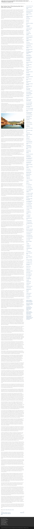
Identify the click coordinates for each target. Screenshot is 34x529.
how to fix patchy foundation (28, 70)
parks (10, 509)
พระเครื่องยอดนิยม (28, 233)
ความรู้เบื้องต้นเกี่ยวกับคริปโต (29, 224)
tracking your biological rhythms (29, 165)
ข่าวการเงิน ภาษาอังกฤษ (29, 187)
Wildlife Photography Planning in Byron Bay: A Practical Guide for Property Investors (29, 313)
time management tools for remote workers (29, 158)
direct (4, 509)
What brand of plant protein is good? (28, 172)
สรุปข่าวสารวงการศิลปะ (29, 259)
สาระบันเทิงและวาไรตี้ (28, 262)
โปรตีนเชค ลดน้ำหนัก (28, 293)
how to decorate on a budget (29, 67)
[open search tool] (29, 1)
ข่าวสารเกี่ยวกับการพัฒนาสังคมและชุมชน (29, 199)
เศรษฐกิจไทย (27, 284)
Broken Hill (27, 20)
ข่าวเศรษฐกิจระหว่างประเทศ (28, 213)
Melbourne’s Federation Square (29, 135)
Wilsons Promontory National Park (28, 175)
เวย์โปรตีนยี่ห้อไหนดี (28, 278)
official (8, 509)
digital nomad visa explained (28, 30)
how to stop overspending (29, 108)
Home (1, 3)
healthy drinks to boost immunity (29, 47)
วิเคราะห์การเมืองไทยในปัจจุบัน (29, 253)
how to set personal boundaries (28, 95)
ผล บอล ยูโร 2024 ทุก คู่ (29, 232)
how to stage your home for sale (29, 97)
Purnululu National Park (29, 141)
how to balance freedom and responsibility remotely (29, 52)
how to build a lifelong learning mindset (29, 58)
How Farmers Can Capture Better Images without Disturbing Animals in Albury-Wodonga (29, 308)
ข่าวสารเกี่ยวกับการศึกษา (29, 203)
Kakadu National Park (29, 122)
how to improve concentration (28, 74)
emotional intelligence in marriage (29, 38)
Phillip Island (27, 138)
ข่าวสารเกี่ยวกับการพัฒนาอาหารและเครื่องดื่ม (29, 201)
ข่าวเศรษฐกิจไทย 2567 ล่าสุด (29, 218)
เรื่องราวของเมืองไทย (28, 275)
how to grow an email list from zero (29, 72)
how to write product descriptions (29, 119)
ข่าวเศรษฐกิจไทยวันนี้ (28, 220)
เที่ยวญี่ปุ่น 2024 (28, 269)
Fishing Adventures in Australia (29, 40)
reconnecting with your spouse (29, 143)
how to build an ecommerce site (28, 60)
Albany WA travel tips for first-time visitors (29, 12)
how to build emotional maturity (29, 62)
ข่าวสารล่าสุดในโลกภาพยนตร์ (28, 191)
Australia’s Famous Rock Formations (29, 17)
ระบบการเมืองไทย (28, 251)
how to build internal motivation (28, 65)
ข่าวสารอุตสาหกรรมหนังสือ (29, 193)
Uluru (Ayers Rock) (28, 170)
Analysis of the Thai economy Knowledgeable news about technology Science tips (15, 1)
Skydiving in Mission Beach (28, 148)
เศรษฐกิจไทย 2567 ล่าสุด (29, 286)
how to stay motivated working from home (29, 104)
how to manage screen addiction (29, 86)
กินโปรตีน (27, 181)
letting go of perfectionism (28, 126)
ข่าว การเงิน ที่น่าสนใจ (29, 184)
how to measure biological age (28, 89)
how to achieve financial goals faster (29, 50)
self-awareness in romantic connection (28, 146)
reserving (12, 509)
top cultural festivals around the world (28, 162)
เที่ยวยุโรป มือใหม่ (28, 272)
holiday (6, 509)
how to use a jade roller (29, 114)
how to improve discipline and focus (29, 77)
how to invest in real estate (28, 79)
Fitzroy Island (28, 42)
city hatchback (3, 521)
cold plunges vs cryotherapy (28, 26)
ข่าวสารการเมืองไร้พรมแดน (29, 189)
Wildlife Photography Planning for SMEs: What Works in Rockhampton (29, 301)
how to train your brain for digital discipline (29, 113)
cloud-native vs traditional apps (29, 24)
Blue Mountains (28, 18)
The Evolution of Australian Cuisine (28, 156)
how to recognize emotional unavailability (29, 93)
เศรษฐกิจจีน (27, 280)
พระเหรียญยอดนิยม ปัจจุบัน (29, 236)
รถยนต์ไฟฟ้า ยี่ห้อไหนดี (29, 248)
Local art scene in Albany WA (29, 128)
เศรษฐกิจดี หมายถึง (28, 281)
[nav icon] (32, 1)
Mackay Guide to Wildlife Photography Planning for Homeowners (29, 304)
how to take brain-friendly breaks (29, 110)
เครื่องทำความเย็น (28, 266)
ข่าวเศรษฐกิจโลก (28, 216)
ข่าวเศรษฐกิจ (27, 209)
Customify (27, 527)
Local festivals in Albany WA (29, 131)
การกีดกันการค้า (28, 178)
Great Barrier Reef (28, 45)
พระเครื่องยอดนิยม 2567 (29, 235)
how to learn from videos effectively (29, 84)
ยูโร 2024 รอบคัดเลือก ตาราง (29, 242)
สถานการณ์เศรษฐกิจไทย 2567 (29, 257)
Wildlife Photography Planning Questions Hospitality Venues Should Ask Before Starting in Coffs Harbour (29, 318)
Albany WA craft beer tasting (29, 8)
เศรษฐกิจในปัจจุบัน (28, 283)
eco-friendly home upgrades (28, 34)
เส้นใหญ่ (2, 524)
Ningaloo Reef (28, 136)
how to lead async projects (28, 82)
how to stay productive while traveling (29, 106)
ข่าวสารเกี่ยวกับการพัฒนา (29, 194)
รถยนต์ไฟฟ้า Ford (28, 245)
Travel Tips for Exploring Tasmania (29, 167)
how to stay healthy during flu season (28, 100)
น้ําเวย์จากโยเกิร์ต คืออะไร (29, 230)
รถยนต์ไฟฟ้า (27, 243)
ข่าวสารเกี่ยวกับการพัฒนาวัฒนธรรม (29, 196)
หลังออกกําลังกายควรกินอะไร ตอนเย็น (29, 264)
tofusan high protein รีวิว (29, 160)
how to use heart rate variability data (29, 116)
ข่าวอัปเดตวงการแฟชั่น (29, 206)
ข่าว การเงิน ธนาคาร (28, 186)
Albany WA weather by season (29, 14)
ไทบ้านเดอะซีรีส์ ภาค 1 (29, 296)
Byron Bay (27, 21)
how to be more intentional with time (28, 55)
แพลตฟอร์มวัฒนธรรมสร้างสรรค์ (28, 290)
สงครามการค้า (28, 255)
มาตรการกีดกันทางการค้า (29, 238)
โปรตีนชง (27, 291)
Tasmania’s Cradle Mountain (6, 3)
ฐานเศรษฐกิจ (27, 227)
